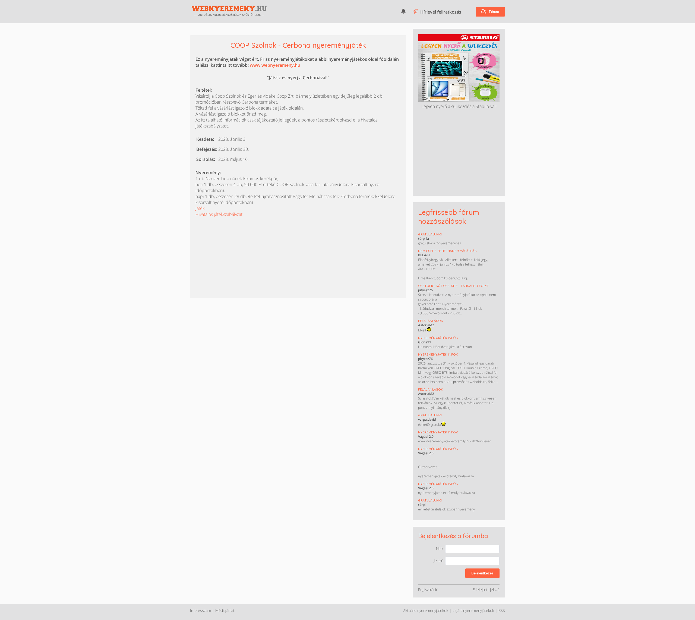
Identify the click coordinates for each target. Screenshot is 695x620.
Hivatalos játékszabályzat (218, 214)
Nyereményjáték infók (438, 338)
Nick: (440, 548)
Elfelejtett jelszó (486, 589)
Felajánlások (430, 321)
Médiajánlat (225, 610)
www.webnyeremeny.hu (275, 65)
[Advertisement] (236, 251)
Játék (200, 208)
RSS (501, 610)
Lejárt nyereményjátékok (473, 610)
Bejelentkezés (482, 573)
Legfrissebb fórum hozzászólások (448, 217)
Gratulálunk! (430, 234)
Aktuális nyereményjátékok (425, 610)
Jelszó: (439, 560)
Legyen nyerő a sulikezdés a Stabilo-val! (459, 106)
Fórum (493, 12)
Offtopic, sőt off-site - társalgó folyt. (453, 286)
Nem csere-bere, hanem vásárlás (447, 251)
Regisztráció (428, 589)
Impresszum (200, 610)
